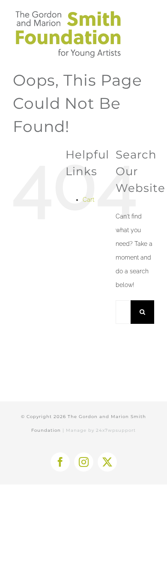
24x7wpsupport (116, 430)
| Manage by (79, 430)
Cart (88, 199)
